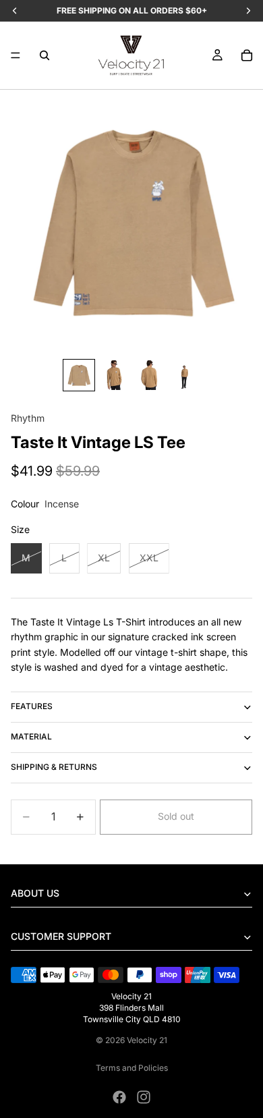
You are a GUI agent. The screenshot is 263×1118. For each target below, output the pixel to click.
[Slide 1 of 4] (79, 375)
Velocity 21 (147, 1040)
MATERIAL (31, 736)
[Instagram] (144, 1097)
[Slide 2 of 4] (114, 375)
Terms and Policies (132, 1068)
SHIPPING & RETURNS (54, 767)
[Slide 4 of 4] (184, 375)
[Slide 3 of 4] (149, 375)
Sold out (176, 816)
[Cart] (247, 55)
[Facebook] (119, 1097)
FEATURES (32, 706)
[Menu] (15, 55)
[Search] (44, 55)
